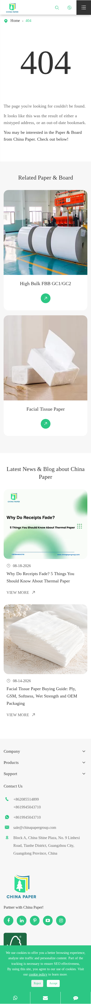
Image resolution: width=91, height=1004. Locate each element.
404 (28, 20)
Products (11, 762)
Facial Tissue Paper (45, 409)
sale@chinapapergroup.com (34, 827)
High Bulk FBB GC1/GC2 (45, 283)
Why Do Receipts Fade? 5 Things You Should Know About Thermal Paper (40, 577)
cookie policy (38, 974)
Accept (53, 983)
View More (21, 592)
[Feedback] (76, 998)
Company (12, 751)
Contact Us (13, 786)
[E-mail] (45, 998)
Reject (37, 983)
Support (10, 773)
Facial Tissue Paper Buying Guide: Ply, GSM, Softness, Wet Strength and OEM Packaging (42, 696)
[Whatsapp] (15, 998)
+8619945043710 (27, 807)
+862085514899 (26, 799)
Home (15, 20)
